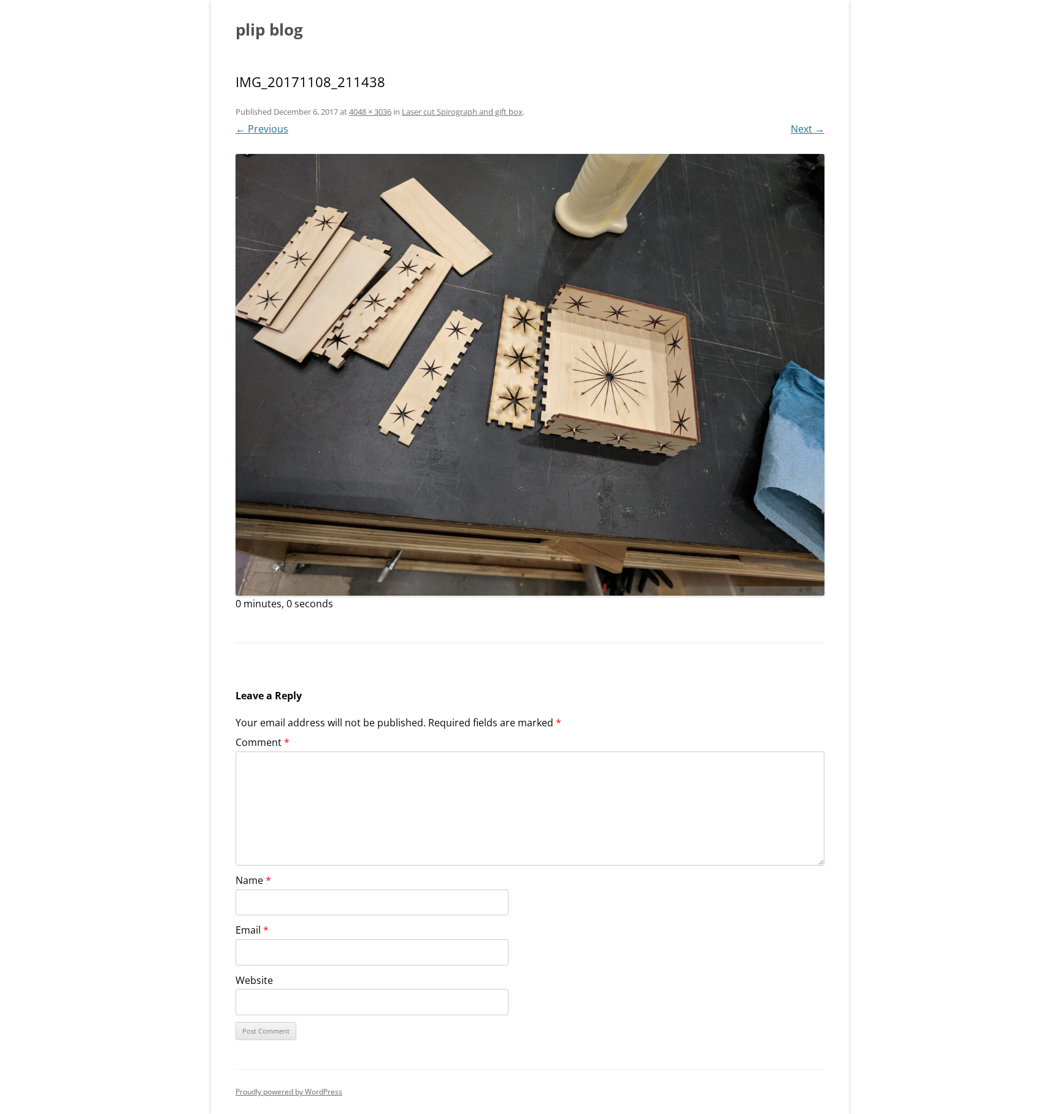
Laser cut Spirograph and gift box (462, 111)
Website (254, 980)
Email (252, 930)
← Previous (262, 129)
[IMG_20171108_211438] (530, 375)
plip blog (269, 29)
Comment (263, 742)
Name (253, 880)
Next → (807, 129)
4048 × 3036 (370, 111)
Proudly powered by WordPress (289, 1091)
